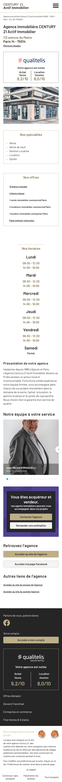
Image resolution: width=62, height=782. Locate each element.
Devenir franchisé (13, 703)
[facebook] (6, 623)
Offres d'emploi (12, 695)
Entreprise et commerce (17, 711)
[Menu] (56, 5)
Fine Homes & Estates (16, 719)
